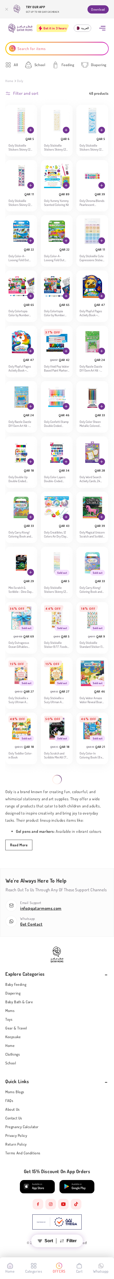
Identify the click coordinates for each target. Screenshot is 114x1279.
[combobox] (57, 49)
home (10, 1045)
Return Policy (16, 1144)
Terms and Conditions (23, 1153)
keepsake (13, 1036)
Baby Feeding (15, 984)
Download (98, 9)
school (10, 1063)
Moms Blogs (14, 1092)
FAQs (9, 1100)
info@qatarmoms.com (41, 908)
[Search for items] (12, 48)
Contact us (13, 1118)
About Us (12, 1109)
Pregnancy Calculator (22, 1126)
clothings (12, 1054)
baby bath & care (19, 1002)
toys (8, 1019)
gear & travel (16, 1028)
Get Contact (31, 924)
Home (9, 81)
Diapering (12, 993)
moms (10, 1010)
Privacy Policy (16, 1135)
